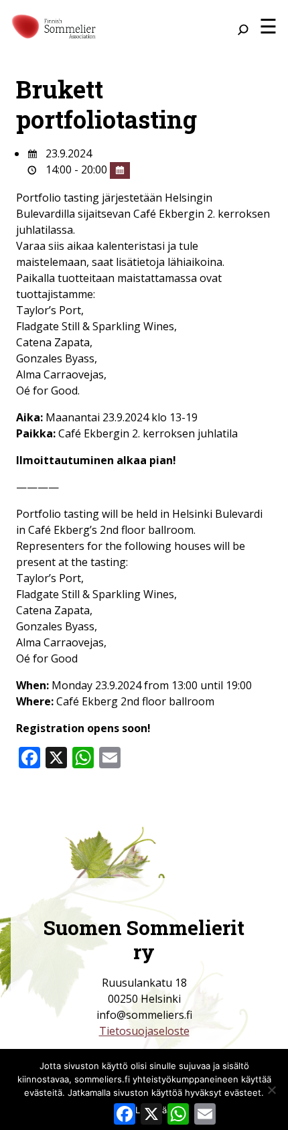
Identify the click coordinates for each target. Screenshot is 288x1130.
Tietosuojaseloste (144, 1030)
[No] (271, 1090)
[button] (268, 26)
